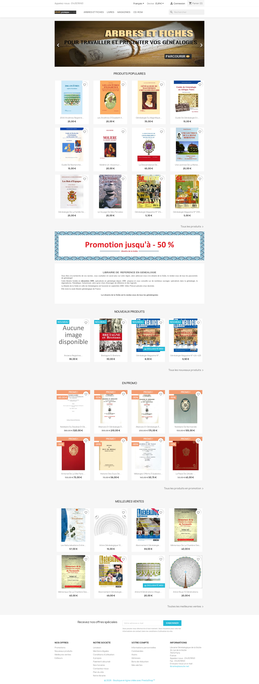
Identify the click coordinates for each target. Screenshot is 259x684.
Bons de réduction (140, 661)
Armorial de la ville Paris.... (73, 473)
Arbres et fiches (94, 12)
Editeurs (59, 658)
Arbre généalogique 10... (110, 545)
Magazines (123, 12)
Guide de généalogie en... (187, 117)
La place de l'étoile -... (186, 473)
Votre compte (140, 642)
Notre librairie (99, 675)
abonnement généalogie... (148, 545)
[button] (66, 44)
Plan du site (98, 672)
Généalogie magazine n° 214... (149, 212)
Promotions (60, 647)
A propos (97, 658)
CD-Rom (138, 12)
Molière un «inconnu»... (110, 164)
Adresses (136, 658)
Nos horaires (99, 665)
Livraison (97, 647)
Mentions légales (101, 651)
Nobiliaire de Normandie (186, 426)
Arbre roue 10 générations (185, 592)
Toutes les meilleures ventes (185, 606)
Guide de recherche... (72, 164)
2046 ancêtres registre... (72, 117)
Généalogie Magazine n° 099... (187, 212)
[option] (129, 44)
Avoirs (134, 654)
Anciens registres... (73, 355)
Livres (110, 12)
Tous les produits (192, 226)
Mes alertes (137, 665)
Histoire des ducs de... (110, 473)
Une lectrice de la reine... (187, 164)
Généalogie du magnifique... (149, 117)
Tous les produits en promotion (184, 488)
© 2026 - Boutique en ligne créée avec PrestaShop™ (129, 680)
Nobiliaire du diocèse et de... (73, 426)
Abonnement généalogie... (110, 592)
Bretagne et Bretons (110, 355)
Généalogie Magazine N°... (148, 355)
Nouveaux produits (63, 651)
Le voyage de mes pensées (110, 212)
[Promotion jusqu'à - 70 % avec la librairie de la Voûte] (129, 246)
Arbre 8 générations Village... (148, 592)
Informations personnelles (144, 647)
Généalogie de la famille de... (71, 212)
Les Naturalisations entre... (73, 545)
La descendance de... (149, 164)
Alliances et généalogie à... (110, 426)
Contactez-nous (101, 668)
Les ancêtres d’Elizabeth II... (110, 117)
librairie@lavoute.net (179, 666)
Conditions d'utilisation (103, 654)
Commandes (137, 651)
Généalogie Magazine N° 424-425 (185, 355)
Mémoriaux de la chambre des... (186, 545)
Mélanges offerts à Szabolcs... (148, 473)
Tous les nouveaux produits (186, 370)
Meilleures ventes (63, 654)
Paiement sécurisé (101, 661)
